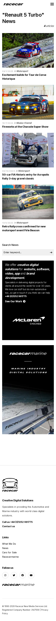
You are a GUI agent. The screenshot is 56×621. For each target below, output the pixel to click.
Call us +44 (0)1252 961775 (17, 522)
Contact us (8, 526)
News (5, 548)
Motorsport (22, 71)
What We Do (9, 543)
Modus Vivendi (24, 123)
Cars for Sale (9, 552)
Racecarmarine (10, 556)
